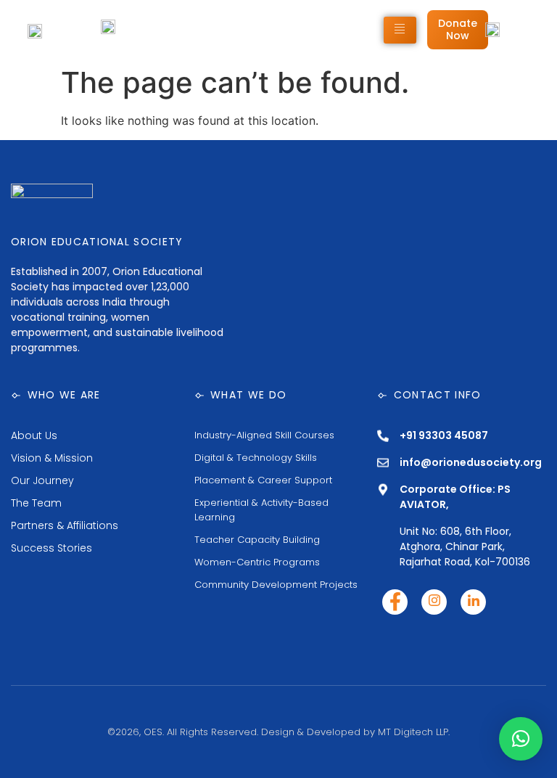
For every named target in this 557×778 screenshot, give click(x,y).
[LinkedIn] (473, 602)
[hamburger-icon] (400, 30)
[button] (520, 739)
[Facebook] (395, 602)
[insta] (434, 602)
